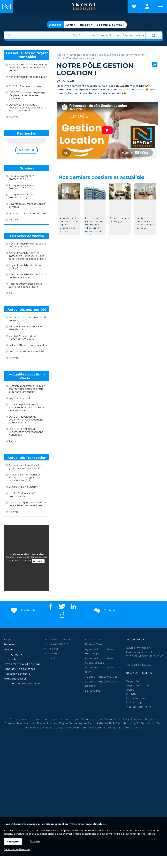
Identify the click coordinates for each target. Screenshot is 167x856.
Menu (160, 6)
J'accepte (13, 841)
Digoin (63, 723)
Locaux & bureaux (110, 24)
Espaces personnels (147, 6)
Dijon (76, 719)
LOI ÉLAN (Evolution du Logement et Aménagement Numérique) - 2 (26, 419)
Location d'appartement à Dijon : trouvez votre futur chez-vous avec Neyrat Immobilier (27, 388)
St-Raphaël (103, 723)
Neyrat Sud (133, 681)
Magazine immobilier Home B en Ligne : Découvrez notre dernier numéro (28, 67)
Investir (86, 24)
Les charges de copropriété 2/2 (26, 351)
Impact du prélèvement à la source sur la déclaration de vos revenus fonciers (26, 407)
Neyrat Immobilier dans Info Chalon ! (25, 267)
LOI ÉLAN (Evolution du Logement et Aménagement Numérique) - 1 (26, 432)
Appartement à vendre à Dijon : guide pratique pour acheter (27, 467)
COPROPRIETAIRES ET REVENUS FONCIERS (22, 337)
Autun (117, 719)
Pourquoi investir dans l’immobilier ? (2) (21, 187)
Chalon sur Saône (60, 719)
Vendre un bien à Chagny (23, 486)
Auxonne (136, 719)
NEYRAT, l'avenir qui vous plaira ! (27, 86)
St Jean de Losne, (124, 723)
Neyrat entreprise (137, 685)
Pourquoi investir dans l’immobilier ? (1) (21, 196)
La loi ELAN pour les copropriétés (28, 345)
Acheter (55, 24)
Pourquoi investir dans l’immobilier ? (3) (21, 177)
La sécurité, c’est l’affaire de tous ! (28, 213)
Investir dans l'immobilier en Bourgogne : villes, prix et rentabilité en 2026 (25, 477)
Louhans (52, 723)
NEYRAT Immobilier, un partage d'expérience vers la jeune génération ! (27, 95)
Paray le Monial (103, 719)
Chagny (148, 719)
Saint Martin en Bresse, (31, 723)
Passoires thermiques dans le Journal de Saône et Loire (25, 285)
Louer (70, 24)
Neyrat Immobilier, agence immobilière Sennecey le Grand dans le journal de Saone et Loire (27, 256)
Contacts (109, 610)
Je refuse (35, 841)
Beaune (86, 719)
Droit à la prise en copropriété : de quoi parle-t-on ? (28, 319)
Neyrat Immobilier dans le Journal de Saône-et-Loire (28, 245)
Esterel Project (135, 702)
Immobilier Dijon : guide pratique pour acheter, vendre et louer (27, 504)
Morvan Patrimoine (138, 706)
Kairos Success (135, 698)
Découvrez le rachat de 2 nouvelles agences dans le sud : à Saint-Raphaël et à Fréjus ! (27, 107)
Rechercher (27, 133)
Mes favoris (28, 610)
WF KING (132, 694)
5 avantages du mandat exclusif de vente (27, 205)
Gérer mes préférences (17, 849)
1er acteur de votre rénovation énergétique (26, 328)
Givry (126, 719)
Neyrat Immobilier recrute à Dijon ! (28, 78)
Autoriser (38, 561)
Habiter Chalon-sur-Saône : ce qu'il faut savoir (26, 495)
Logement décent (19, 398)
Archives (13, 116)
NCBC (130, 689)
